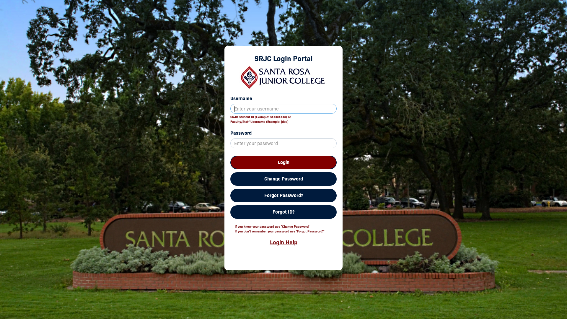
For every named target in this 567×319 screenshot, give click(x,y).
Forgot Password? (283, 195)
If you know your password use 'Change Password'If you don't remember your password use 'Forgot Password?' (280, 228)
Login (283, 162)
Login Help (283, 242)
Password (241, 133)
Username (241, 98)
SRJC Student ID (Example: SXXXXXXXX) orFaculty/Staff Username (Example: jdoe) (260, 119)
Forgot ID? (283, 212)
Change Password (283, 179)
